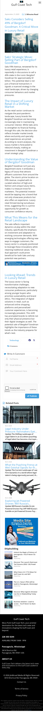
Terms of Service (21, 689)
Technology (14, 340)
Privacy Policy (21, 695)
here (30, 710)
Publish (33, 396)
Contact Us (21, 682)
